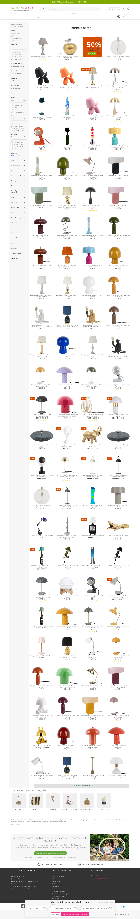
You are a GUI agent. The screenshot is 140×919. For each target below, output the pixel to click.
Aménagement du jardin (27, 17)
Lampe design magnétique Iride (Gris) (118, 385)
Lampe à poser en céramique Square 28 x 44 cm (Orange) (67, 266)
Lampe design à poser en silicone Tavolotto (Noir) (42, 475)
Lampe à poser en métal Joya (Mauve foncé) (42, 236)
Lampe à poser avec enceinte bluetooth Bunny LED (41, 746)
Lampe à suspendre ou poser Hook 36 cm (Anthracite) (67, 506)
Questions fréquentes (18, 879)
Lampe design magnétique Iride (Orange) (41, 146)
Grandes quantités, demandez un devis (23, 886)
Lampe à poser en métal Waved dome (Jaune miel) (41, 385)
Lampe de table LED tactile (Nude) (41, 656)
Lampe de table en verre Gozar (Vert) (67, 176)
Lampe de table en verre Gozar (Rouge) (67, 746)
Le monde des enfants (53, 17)
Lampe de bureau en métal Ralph (42, 536)
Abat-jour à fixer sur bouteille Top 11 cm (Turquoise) (42, 566)
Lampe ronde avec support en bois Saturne (67, 596)
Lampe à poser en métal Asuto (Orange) (118, 746)
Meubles (74, 17)
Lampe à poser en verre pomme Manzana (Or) (67, 56)
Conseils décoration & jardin (61, 894)
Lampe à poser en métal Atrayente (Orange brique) (41, 686)
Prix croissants (17, 36)
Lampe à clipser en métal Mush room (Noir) (118, 566)
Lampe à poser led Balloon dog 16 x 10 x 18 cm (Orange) (67, 86)
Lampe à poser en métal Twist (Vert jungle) (67, 236)
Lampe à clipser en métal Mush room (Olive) (67, 566)
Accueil (13, 24)
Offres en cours (57, 879)
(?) (41, 908)
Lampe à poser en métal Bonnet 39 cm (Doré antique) (67, 475)
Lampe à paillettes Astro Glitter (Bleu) (92, 236)
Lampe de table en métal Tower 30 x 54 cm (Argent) (41, 295)
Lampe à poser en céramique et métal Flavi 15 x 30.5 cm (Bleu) (67, 776)
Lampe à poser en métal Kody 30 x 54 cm (92, 355)
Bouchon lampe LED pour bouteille (67, 146)
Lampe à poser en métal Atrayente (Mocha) (118, 325)
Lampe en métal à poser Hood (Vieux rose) (93, 176)
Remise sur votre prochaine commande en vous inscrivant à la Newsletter (50, 839)
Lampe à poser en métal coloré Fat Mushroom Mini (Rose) (67, 415)
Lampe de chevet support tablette (92, 536)
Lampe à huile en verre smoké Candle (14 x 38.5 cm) (67, 536)
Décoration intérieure (91, 17)
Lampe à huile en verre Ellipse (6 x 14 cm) (118, 445)
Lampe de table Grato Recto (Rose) (118, 206)
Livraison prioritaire (18, 66)
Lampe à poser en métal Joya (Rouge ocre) (42, 266)
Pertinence (16, 33)
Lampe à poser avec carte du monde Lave (67, 116)
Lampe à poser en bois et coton (41, 56)
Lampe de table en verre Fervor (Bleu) (67, 355)
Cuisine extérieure (15, 17)
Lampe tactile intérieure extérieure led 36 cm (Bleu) (42, 116)
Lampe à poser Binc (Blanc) (118, 775)
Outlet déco (56, 884)
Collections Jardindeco (59, 891)
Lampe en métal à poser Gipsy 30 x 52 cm (67, 295)
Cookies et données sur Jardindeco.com (70, 902)
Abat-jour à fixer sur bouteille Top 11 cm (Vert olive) (42, 626)
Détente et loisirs (102, 17)
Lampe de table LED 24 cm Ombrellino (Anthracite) (42, 596)
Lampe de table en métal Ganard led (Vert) (93, 776)
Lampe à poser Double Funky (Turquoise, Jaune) (118, 146)
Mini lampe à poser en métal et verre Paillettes (92, 566)
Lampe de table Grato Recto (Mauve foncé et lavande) (118, 686)
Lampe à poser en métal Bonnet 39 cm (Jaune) (118, 656)
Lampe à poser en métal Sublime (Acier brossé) (118, 86)
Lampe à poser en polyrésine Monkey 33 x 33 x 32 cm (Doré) (93, 325)
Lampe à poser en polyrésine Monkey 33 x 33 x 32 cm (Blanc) (41, 325)
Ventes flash (56, 881)
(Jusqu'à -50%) (125, 16)
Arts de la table (81, 17)
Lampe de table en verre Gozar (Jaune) (118, 266)
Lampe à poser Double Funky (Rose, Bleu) (92, 266)
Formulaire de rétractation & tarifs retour (24, 881)
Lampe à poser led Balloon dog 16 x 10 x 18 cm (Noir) (42, 86)
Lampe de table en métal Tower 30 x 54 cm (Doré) (41, 355)
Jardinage (37, 17)
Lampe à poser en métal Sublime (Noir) (93, 206)
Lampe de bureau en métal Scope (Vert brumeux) (118, 596)
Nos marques (56, 889)
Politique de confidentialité (20, 889)
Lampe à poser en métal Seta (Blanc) (118, 415)
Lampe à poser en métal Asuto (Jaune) (67, 626)
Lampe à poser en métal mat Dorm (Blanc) (92, 656)
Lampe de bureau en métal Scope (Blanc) (42, 776)
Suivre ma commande (18, 876)
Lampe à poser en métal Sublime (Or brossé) (118, 116)
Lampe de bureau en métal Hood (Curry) (118, 626)
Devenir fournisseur (58, 896)
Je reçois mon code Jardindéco (50, 853)
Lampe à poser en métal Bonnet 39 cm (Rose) (118, 716)
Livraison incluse (17, 73)
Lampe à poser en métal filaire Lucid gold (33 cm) (93, 415)
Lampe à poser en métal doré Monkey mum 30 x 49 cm (67, 656)
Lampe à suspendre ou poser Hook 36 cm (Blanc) (92, 475)
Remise (15, 40)
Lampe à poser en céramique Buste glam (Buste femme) (67, 206)
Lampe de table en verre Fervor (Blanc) (92, 295)
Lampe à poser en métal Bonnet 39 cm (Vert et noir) (92, 626)
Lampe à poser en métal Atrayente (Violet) (67, 716)
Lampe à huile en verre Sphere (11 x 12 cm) (118, 56)
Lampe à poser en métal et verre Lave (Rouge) (93, 146)
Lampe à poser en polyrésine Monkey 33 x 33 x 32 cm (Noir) (118, 355)
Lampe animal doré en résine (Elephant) (92, 445)
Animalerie (43, 17)
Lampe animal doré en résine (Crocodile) (118, 536)
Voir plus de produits (80, 786)
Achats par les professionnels (20, 884)
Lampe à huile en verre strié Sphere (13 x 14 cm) (42, 506)
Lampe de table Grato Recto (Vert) (41, 205)
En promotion (17, 88)
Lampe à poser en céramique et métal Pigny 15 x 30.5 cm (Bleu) (67, 325)
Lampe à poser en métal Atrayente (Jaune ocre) (118, 295)
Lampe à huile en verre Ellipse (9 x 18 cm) (42, 445)
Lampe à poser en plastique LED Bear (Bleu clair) (41, 716)
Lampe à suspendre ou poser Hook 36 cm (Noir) (118, 475)
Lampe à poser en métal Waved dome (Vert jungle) (92, 385)
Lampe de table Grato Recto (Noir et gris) (118, 176)
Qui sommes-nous (58, 876)
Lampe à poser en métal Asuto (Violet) (67, 385)
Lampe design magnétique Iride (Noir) (92, 596)
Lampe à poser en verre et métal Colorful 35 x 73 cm (93, 86)
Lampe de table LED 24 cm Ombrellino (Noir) (42, 415)
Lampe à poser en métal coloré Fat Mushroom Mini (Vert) (67, 686)
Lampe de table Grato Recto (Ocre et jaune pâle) (92, 716)
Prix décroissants (18, 38)
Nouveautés (56, 886)
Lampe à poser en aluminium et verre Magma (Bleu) (92, 506)
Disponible (16, 156)
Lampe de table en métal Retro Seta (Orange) (92, 746)
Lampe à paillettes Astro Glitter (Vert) (41, 176)
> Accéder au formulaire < (101, 878)
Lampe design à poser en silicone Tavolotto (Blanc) (67, 445)
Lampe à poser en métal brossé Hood (92, 686)
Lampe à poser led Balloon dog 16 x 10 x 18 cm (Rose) (93, 116)
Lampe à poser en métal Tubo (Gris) (118, 506)
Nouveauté (16, 80)
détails (54, 904)
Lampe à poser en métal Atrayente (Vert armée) (118, 236)
